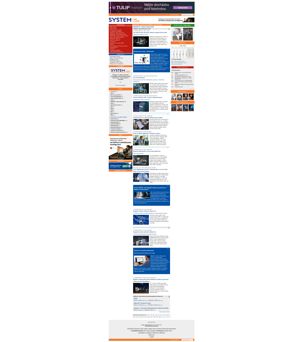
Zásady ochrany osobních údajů (169, 328)
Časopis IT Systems (182, 91)
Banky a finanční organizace (116, 58)
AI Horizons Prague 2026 (179, 61)
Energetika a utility (114, 59)
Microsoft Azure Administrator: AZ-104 (183, 76)
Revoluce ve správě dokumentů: (144, 250)
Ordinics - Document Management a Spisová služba (151, 308)
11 (134, 316)
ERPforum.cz (156, 332)
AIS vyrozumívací (139, 77)
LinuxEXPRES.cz (142, 332)
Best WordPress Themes (120, 170)
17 (151, 316)
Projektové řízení (114, 47)
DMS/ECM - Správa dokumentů (117, 32)
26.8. (172, 72)
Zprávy (142, 328)
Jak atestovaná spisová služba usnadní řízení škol (150, 32)
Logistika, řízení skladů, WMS (117, 43)
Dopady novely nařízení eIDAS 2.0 (144, 232)
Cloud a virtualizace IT (115, 40)
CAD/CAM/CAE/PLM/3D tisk (116, 51)
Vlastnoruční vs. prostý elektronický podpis (148, 117)
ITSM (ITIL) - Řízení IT (115, 38)
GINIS (135, 298)
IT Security (112, 41)
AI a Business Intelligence (116, 31)
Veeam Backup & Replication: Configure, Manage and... (183, 78)
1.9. (172, 75)
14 (142, 316)
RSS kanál (129, 328)
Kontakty (166, 330)
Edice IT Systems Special (182, 102)
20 (159, 316)
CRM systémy (113, 28)
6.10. (172, 62)
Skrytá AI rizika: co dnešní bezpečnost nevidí (183, 73)
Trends (154, 328)
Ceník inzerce (137, 328)
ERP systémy (113, 27)
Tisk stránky (158, 328)
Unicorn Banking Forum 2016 (180, 62)
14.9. (172, 77)
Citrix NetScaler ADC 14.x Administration (183, 80)
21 (186, 54)
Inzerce (120, 135)
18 (154, 316)
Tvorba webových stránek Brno (151, 326)
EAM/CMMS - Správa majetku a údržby (119, 35)
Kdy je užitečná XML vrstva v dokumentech (147, 97)
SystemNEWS (120, 66)
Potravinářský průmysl (115, 61)
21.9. (172, 81)
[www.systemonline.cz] (124, 20)
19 (157, 316)
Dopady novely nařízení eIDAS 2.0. (144, 211)
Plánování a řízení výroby (116, 30)
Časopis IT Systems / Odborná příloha (182, 25)
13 (140, 316)
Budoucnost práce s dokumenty (144, 51)
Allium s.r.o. (141, 310)
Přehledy (120, 89)
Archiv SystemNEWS (120, 85)
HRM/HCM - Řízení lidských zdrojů (118, 34)
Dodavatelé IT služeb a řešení (119, 117)
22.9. (172, 84)
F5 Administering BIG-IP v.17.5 (181, 75)
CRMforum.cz (162, 332)
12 (137, 316)
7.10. (172, 64)
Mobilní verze (151, 334)
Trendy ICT (112, 48)
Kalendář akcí (182, 42)
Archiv (144, 330)
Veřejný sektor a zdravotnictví (117, 63)
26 (179, 55)
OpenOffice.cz (149, 332)
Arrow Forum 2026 (178, 64)
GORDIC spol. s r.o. (143, 300)
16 (148, 316)
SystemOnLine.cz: (160, 330)
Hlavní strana (136, 24)
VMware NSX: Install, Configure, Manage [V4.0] (183, 82)
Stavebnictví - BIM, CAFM (116, 62)
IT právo (112, 44)
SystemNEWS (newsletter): (137, 330)
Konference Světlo (179, 86)
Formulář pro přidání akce (182, 67)
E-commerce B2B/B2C (115, 50)
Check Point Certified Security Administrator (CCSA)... (184, 85)
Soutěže (150, 328)
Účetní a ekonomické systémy (117, 37)
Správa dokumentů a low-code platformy (146, 151)
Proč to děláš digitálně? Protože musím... (147, 133)
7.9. (172, 76)
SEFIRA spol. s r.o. (142, 305)
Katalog (146, 328)
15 (145, 316)
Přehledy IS (114, 91)
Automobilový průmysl (115, 56)
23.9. (172, 61)
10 (167, 315)
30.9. (172, 86)
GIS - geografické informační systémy (118, 46)
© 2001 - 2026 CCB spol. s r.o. (147, 324)
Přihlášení (153, 330)
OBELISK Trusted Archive (142, 303)
